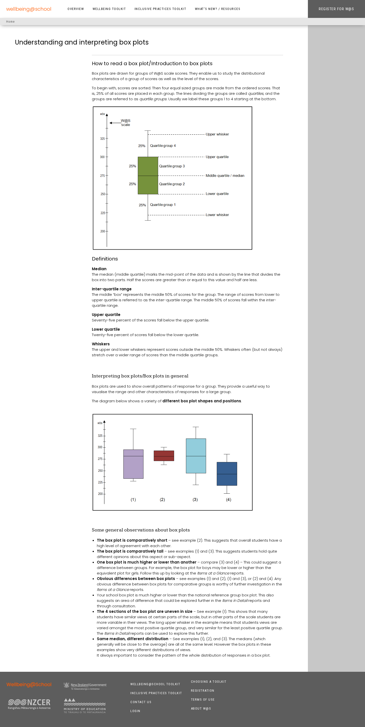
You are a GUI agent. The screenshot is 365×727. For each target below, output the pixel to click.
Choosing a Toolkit (209, 681)
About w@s (201, 708)
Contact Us (140, 702)
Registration (203, 690)
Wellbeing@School (28, 8)
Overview (76, 9)
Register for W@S (336, 9)
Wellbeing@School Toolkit (155, 684)
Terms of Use (203, 699)
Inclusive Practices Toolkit (160, 9)
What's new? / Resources (218, 9)
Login (135, 711)
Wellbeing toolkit (109, 9)
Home (10, 21)
